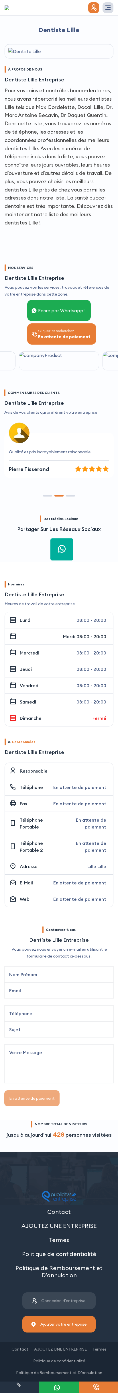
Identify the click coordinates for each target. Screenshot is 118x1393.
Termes (59, 1239)
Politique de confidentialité (59, 1253)
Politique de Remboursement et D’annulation (59, 1271)
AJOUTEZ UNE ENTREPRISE (59, 1225)
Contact (59, 1211)
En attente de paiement (32, 1098)
